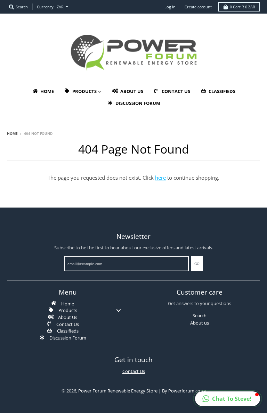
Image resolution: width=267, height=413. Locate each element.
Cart (242, 6)
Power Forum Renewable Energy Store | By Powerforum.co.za (142, 391)
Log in (170, 6)
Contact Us (133, 371)
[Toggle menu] (118, 310)
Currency (45, 6)
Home (12, 133)
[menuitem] (43, 91)
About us (199, 323)
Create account (198, 6)
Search (200, 315)
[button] (227, 398)
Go (197, 263)
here (160, 177)
